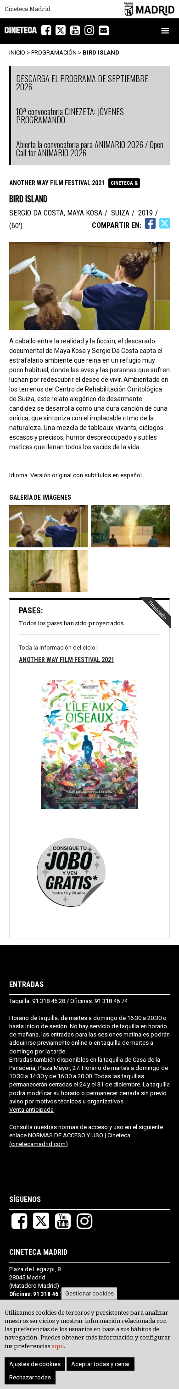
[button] (49, 526)
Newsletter (108, 31)
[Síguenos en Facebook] (46, 30)
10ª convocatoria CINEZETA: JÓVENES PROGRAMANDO (70, 115)
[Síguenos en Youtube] (75, 30)
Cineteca (21, 30)
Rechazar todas (30, 1377)
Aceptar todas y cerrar (100, 1364)
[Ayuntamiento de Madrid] (149, 9)
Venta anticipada (31, 1109)
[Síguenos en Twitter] (61, 30)
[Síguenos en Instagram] (89, 30)
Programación (54, 52)
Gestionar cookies (89, 1293)
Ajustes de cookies (35, 1364)
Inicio (17, 52)
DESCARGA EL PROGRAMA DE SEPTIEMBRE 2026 (82, 82)
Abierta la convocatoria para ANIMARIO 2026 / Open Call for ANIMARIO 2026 (89, 148)
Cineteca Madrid (27, 9)
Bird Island (101, 52)
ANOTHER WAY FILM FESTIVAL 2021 (57, 183)
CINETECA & (124, 183)
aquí (57, 1346)
